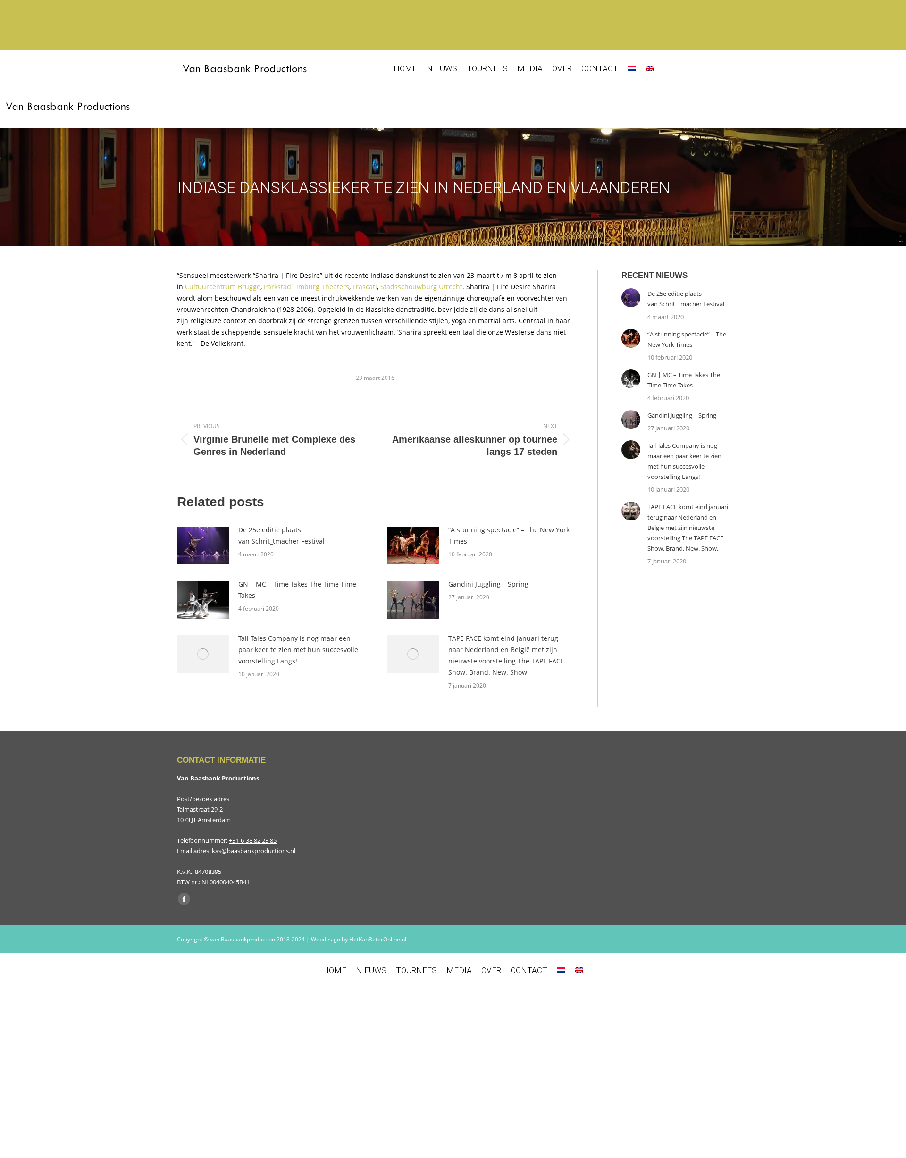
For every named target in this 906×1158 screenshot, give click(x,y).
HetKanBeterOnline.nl (377, 939)
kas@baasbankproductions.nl (253, 851)
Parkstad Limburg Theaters (306, 286)
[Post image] (203, 545)
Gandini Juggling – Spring (488, 583)
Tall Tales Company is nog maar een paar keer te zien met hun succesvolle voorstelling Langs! (298, 649)
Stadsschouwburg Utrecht (421, 286)
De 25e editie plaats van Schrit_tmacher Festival (281, 535)
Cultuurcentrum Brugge (222, 286)
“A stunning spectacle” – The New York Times (509, 535)
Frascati (364, 286)
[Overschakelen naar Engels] (650, 69)
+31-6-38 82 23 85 (253, 840)
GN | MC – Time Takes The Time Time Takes (297, 589)
